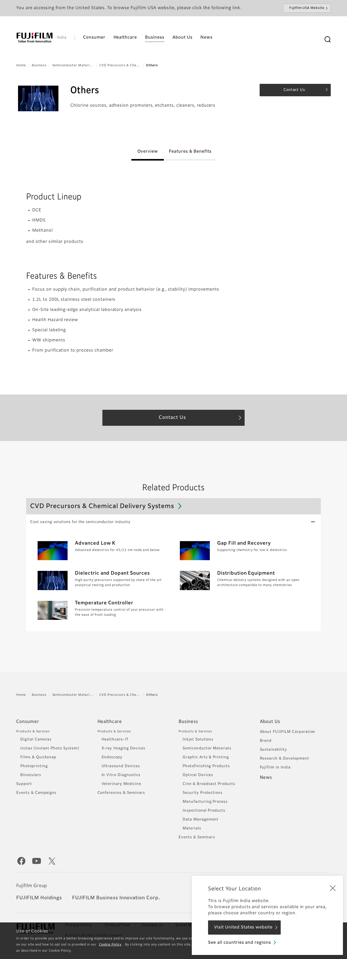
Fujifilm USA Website (306, 8)
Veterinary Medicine (121, 784)
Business (39, 65)
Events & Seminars (197, 837)
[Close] (333, 888)
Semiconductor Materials (207, 748)
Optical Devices (198, 775)
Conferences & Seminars (121, 793)
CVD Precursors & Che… (119, 65)
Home (21, 65)
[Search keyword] (327, 40)
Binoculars (30, 775)
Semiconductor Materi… (72, 65)
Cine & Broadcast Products (209, 784)
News (266, 777)
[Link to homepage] (34, 38)
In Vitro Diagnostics (121, 775)
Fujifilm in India (275, 767)
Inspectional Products (204, 810)
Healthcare (110, 721)
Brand (266, 741)
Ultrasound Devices (121, 766)
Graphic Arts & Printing (206, 757)
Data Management (200, 819)
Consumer (27, 721)
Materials (192, 828)
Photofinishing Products (206, 766)
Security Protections (203, 793)
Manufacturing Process (205, 802)
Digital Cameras (36, 739)
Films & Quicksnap (38, 757)
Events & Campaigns (36, 793)
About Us (270, 721)
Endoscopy (112, 757)
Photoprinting (34, 766)
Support (24, 784)
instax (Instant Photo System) (49, 748)
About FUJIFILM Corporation (288, 732)
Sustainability (273, 749)
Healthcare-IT (115, 739)
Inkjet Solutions (198, 739)
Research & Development (284, 758)
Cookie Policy (110, 944)
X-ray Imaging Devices (123, 748)
